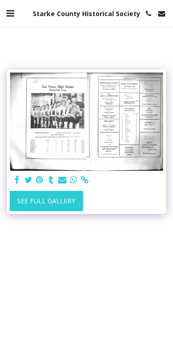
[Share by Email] (62, 180)
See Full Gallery (46, 200)
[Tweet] (28, 180)
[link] (85, 180)
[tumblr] (51, 180)
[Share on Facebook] (17, 180)
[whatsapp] (74, 180)
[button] (10, 13)
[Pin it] (40, 180)
